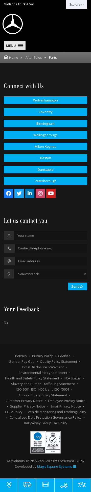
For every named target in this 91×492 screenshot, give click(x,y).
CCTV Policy (13, 412)
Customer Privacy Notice (24, 400)
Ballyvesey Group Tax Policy (45, 423)
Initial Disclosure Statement (43, 367)
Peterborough (45, 181)
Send (75, 286)
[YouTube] (51, 193)
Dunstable (46, 169)
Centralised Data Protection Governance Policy (45, 417)
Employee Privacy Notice (66, 400)
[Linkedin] (29, 193)
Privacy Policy (42, 356)
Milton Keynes (45, 146)
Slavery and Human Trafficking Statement (43, 383)
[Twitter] (19, 193)
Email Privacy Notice (66, 406)
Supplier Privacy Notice (27, 406)
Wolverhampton (45, 100)
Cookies (64, 356)
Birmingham (45, 123)
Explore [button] (75, 4)
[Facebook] (8, 193)
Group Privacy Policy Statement (43, 395)
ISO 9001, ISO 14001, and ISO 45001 (42, 389)
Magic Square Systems (55, 466)
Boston (45, 158)
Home (13, 57)
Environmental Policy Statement (43, 372)
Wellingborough (45, 135)
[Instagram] (40, 193)
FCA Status (72, 378)
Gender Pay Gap (22, 361)
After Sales (34, 57)
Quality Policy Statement (58, 361)
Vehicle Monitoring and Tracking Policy (57, 412)
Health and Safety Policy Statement (32, 378)
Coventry (46, 112)
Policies (21, 356)
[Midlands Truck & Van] (25, 24)
